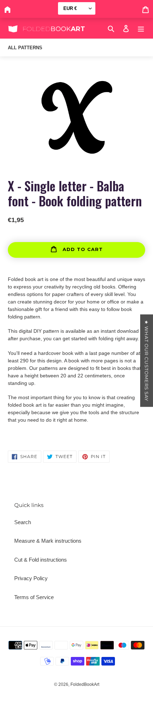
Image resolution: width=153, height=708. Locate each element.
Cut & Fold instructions (40, 560)
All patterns (25, 47)
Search (22, 522)
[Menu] (140, 28)
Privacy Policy (31, 578)
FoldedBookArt (84, 684)
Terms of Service (34, 597)
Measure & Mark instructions (47, 541)
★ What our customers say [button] (146, 360)
